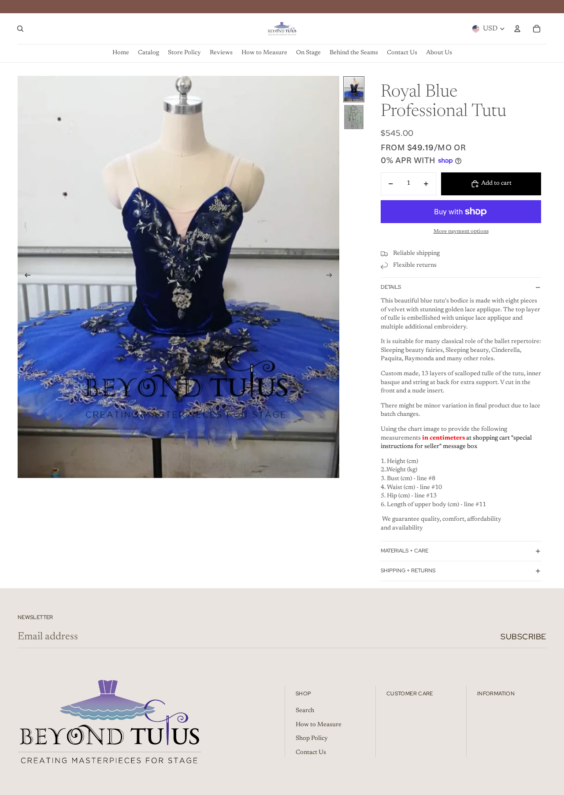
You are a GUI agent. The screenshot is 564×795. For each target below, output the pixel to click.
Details (391, 287)
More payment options (461, 231)
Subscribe (523, 636)
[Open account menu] (517, 28)
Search (305, 711)
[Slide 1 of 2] (354, 89)
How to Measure (318, 725)
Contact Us (311, 753)
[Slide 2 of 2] (354, 117)
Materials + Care (404, 550)
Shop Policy (312, 738)
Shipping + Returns (408, 570)
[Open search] (20, 28)
